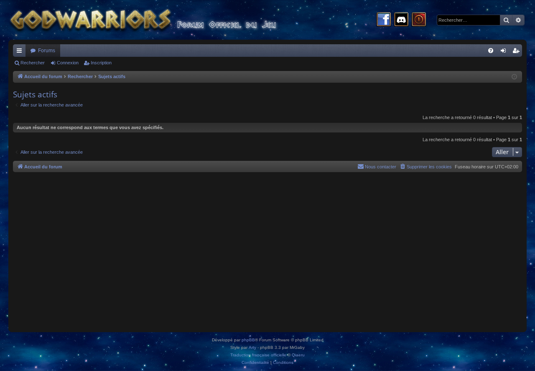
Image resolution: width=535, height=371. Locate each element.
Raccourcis (20, 52)
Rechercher (32, 62)
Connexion (68, 62)
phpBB (248, 340)
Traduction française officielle (258, 355)
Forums (46, 50)
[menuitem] (490, 50)
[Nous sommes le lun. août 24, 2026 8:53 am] (514, 77)
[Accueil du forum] (158, 20)
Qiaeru (298, 355)
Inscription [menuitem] (517, 52)
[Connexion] (418, 20)
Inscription (101, 62)
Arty (252, 347)
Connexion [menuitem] (505, 52)
